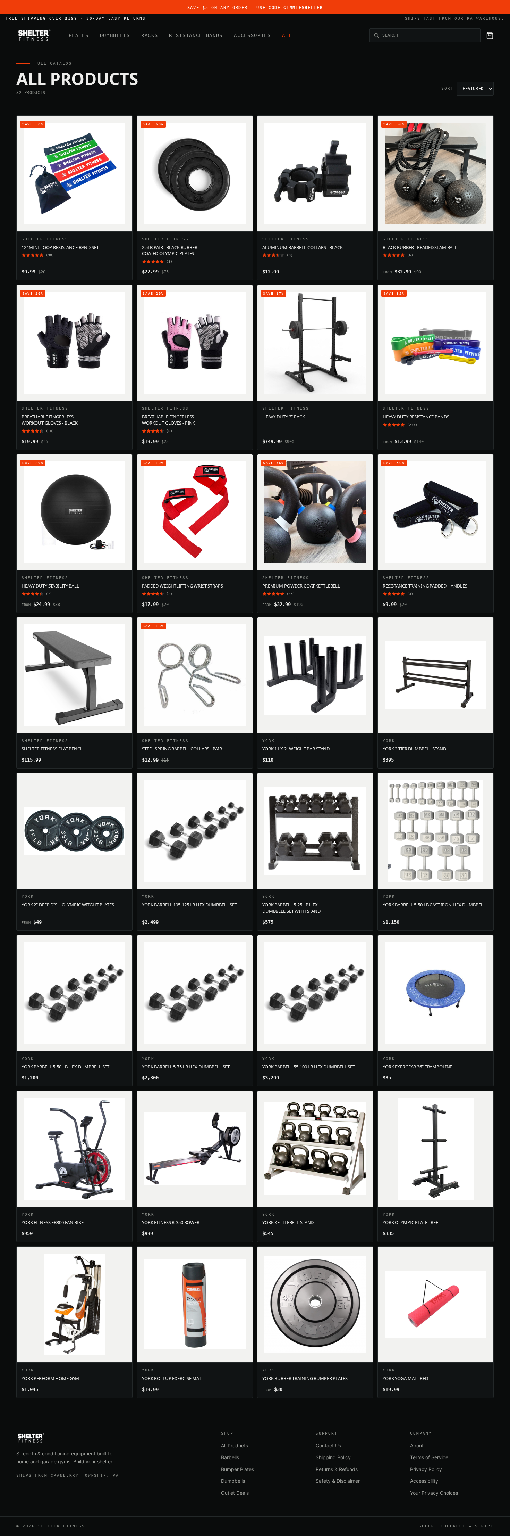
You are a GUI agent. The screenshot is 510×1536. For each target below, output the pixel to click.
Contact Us (328, 1445)
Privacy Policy (426, 1469)
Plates (79, 35)
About (417, 1445)
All (287, 35)
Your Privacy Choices (434, 1493)
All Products (234, 1445)
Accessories (252, 35)
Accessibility (424, 1481)
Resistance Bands (196, 35)
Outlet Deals (235, 1493)
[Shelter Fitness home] (34, 35)
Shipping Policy (333, 1457)
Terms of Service (429, 1457)
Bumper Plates (237, 1469)
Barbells (230, 1457)
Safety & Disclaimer (338, 1481)
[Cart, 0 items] (490, 35)
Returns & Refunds (337, 1469)
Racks (149, 35)
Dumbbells (115, 35)
